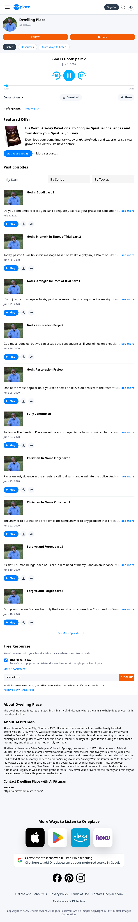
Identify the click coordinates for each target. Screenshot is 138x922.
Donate (102, 37)
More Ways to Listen (54, 47)
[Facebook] (57, 878)
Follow (35, 37)
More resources (47, 153)
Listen (9, 47)
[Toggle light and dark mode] (131, 7)
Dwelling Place (32, 19)
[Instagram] (80, 878)
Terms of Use (80, 894)
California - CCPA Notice (69, 901)
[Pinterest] (69, 878)
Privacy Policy (59, 894)
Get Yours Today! (18, 153)
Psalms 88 (32, 109)
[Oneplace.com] (21, 7)
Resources (27, 47)
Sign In (111, 7)
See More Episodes (69, 633)
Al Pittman (26, 25)
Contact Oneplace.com (107, 894)
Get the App (23, 894)
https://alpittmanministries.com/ (23, 791)
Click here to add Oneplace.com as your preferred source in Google (73, 863)
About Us (40, 894)
